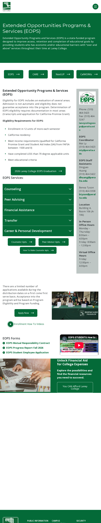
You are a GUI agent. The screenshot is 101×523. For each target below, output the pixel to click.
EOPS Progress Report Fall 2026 (24, 347)
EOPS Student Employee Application (27, 352)
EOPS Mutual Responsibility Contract (28, 343)
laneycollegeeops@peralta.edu (87, 126)
